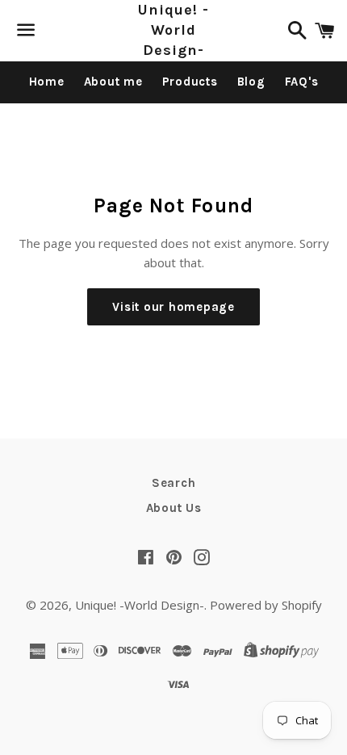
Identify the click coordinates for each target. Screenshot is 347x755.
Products (190, 81)
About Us (174, 508)
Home (47, 81)
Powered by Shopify (266, 605)
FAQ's (302, 81)
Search (174, 483)
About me (113, 81)
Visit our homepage (173, 307)
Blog (251, 81)
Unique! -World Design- (173, 30)
